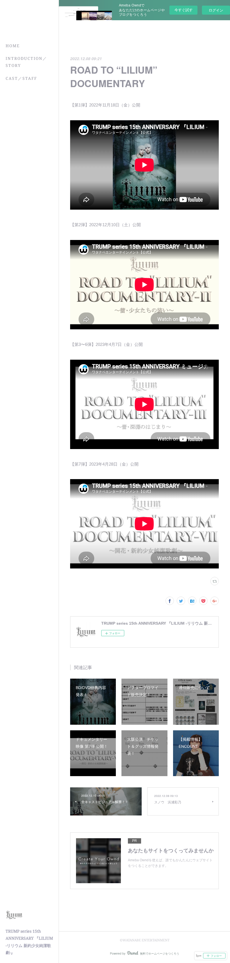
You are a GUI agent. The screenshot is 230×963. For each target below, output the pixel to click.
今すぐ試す (183, 9)
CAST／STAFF (21, 78)
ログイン (216, 10)
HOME (13, 45)
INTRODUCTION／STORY (26, 62)
